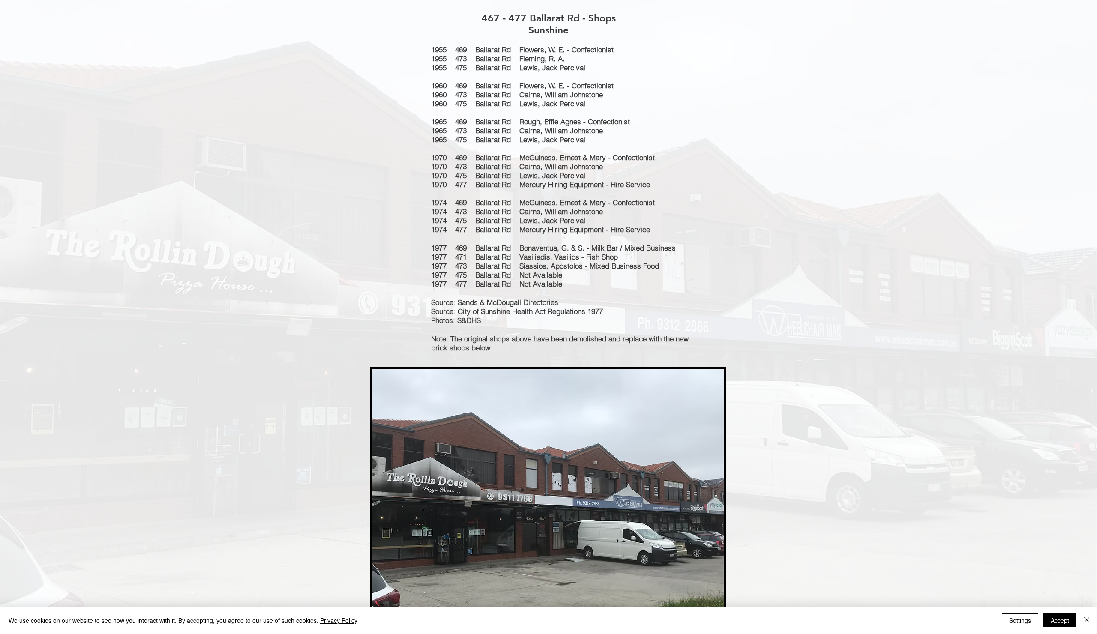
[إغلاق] (1087, 620)
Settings (1020, 620)
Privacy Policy (338, 620)
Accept (1060, 620)
